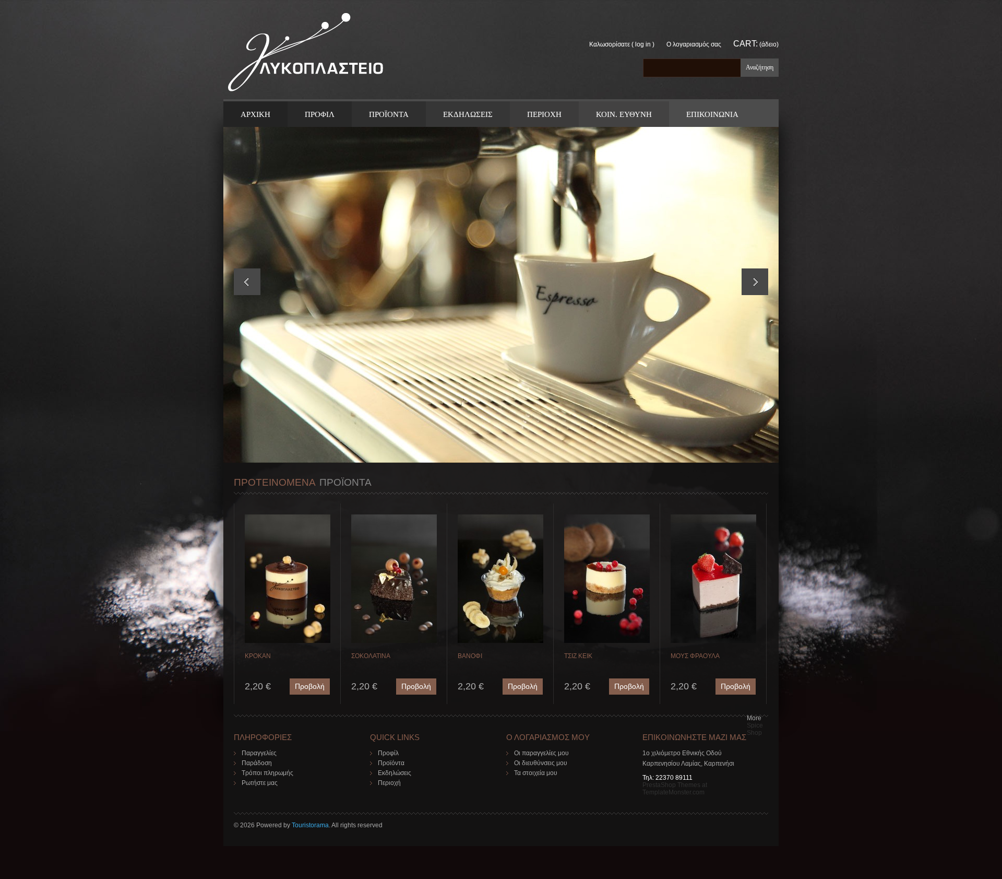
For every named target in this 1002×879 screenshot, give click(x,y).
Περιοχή (389, 783)
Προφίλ (388, 753)
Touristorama (310, 825)
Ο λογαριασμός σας (693, 44)
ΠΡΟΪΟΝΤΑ (389, 114)
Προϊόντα (391, 763)
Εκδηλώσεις (394, 773)
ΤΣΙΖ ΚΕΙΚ (578, 656)
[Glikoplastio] (305, 55)
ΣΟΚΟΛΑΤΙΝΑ (370, 656)
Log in (643, 44)
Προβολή (310, 686)
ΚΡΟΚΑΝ (258, 656)
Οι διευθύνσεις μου (540, 763)
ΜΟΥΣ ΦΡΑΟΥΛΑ (695, 656)
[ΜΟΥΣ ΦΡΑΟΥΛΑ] (713, 518)
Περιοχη (544, 114)
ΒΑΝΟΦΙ (470, 656)
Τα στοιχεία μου (535, 773)
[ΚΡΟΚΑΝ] (287, 518)
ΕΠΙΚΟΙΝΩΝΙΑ (712, 114)
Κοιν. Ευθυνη (624, 114)
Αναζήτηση (759, 67)
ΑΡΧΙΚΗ (255, 114)
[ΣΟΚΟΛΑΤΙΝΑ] (394, 518)
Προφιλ (320, 114)
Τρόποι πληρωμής (267, 773)
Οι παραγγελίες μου (541, 753)
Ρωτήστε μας (260, 783)
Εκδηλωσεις (468, 114)
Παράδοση (257, 763)
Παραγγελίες (259, 753)
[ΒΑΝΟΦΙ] (500, 518)
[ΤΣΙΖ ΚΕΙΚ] (607, 518)
